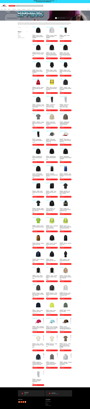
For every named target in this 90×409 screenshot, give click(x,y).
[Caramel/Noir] (70, 318)
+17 (43, 323)
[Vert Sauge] (43, 374)
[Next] (56, 1)
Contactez (47, 404)
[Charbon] (43, 321)
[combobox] (22, 27)
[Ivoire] (43, 335)
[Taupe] (70, 335)
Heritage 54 (19, 36)
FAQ (46, 402)
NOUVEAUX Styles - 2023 (23, 15)
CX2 (18, 34)
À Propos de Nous (48, 400)
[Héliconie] (43, 318)
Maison (19, 15)
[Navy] (43, 338)
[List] (58, 18)
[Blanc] (43, 337)
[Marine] (43, 320)
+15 (70, 323)
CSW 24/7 (19, 33)
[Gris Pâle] (43, 322)
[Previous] (33, 1)
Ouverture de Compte (48, 401)
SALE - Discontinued (48, 405)
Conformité (47, 403)
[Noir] (43, 319)
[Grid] (56, 18)
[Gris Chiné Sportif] (70, 338)
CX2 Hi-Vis (19, 35)
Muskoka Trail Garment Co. (21, 37)
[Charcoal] (43, 339)
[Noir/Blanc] (70, 322)
